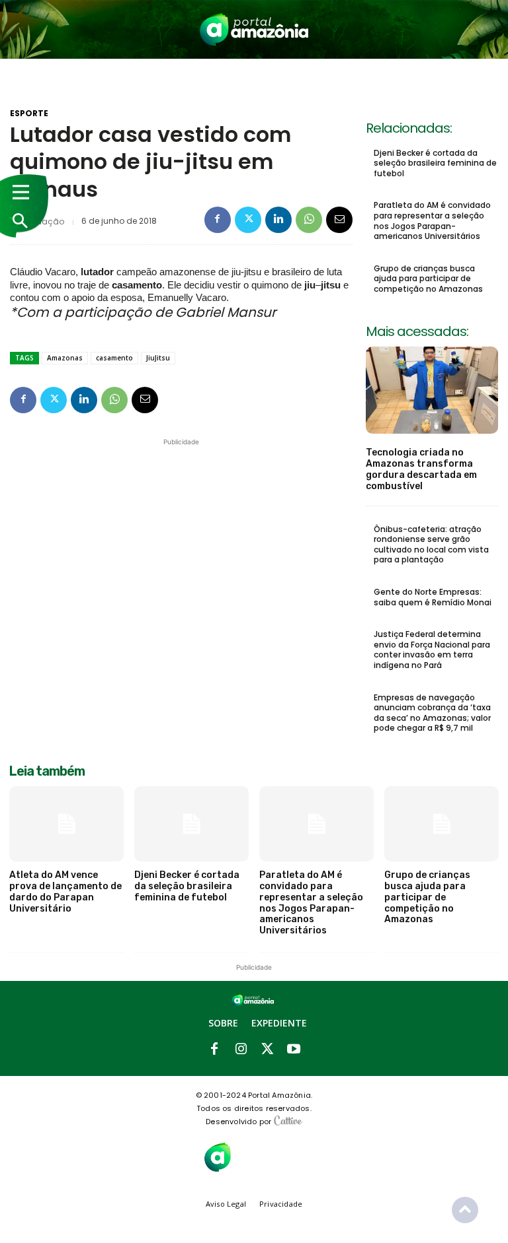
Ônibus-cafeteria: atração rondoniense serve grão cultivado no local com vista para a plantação (431, 544)
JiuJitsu (158, 357)
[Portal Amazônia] (254, 29)
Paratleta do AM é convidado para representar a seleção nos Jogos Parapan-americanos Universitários (432, 220)
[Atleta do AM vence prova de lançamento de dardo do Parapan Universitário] (66, 823)
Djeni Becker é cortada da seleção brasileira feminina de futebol (435, 163)
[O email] (339, 220)
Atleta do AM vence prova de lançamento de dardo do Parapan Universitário (65, 891)
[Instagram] (241, 1049)
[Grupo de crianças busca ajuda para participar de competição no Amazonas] (441, 823)
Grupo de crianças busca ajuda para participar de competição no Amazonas (428, 278)
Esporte (29, 114)
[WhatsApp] (309, 220)
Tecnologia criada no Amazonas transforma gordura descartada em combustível (421, 469)
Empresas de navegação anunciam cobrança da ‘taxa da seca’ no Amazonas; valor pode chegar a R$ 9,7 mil (432, 713)
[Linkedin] (278, 220)
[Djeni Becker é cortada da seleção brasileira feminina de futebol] (191, 823)
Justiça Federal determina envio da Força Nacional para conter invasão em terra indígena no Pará (432, 649)
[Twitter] (248, 220)
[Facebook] (217, 220)
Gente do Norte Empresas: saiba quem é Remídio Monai (432, 597)
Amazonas (65, 357)
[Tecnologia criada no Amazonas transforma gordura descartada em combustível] (432, 390)
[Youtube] (294, 1049)
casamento (114, 357)
